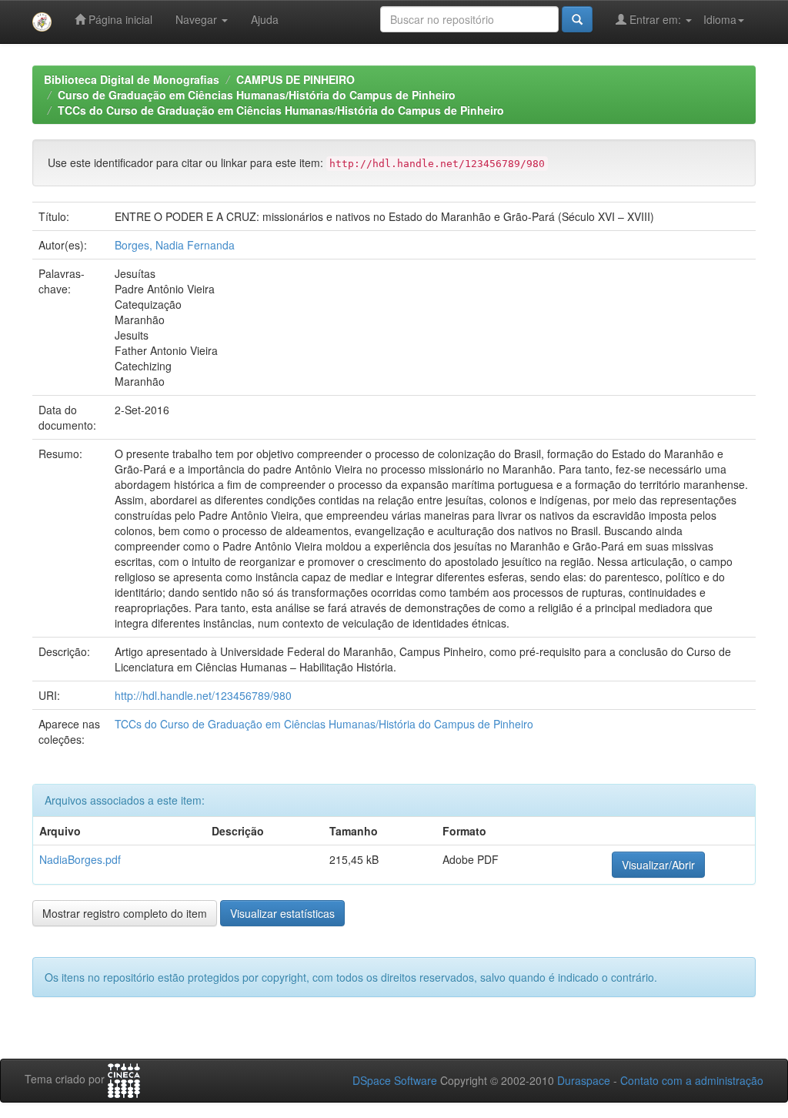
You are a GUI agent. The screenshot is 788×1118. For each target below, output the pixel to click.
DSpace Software (394, 1080)
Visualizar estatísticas (282, 913)
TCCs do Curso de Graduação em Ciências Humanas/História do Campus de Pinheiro (281, 110)
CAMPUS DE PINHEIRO (295, 79)
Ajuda (265, 19)
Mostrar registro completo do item (124, 913)
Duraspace (583, 1080)
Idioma (719, 19)
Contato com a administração (691, 1080)
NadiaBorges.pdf (80, 859)
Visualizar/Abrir (658, 864)
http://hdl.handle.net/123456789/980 (203, 695)
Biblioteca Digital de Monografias (131, 79)
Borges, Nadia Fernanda (175, 245)
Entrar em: (655, 19)
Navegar (197, 19)
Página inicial (118, 19)
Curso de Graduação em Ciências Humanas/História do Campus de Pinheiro (257, 94)
